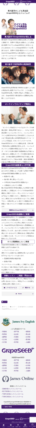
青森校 (4, 331)
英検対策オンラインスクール (12, 389)
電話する (27, 287)
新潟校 (28, 339)
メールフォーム (10, 287)
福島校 (28, 331)
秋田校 (4, 334)
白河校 (28, 337)
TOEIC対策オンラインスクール (12, 396)
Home (19, 293)
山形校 (16, 339)
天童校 (16, 337)
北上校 (4, 339)
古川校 (4, 342)
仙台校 (16, 334)
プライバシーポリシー (18, 422)
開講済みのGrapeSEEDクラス (18, 210)
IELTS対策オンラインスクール (12, 391)
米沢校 (16, 342)
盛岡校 (4, 337)
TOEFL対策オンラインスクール (12, 394)
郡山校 (28, 334)
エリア (5, 301)
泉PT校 (16, 331)
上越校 (28, 342)
